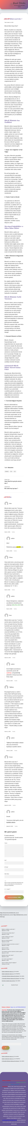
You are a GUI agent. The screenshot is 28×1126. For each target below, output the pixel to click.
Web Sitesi (7, 873)
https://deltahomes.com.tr (20, 914)
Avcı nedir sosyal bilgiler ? (7, 959)
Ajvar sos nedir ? (5, 947)
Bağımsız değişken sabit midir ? (8, 929)
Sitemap (2, 916)
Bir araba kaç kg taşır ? (11, 488)
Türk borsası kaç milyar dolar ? (8, 933)
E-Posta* (6, 867)
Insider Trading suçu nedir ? (8, 936)
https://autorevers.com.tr (6, 914)
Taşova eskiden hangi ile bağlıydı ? (9, 962)
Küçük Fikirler (19, 3)
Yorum (6, 843)
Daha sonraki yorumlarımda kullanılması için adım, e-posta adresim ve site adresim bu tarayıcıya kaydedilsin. (14, 884)
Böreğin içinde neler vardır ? (8, 955)
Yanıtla (13, 532)
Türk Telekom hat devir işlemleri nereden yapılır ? (12, 951)
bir (11, 471)
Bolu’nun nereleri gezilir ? (7, 940)
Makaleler (10, 467)
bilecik (6, 471)
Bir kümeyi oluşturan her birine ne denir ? (10, 944)
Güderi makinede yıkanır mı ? (8, 971)
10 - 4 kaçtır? (8, 889)
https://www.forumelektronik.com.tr (9, 912)
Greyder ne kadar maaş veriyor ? (9, 980)
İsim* (6, 860)
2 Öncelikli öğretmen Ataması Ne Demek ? (11, 976)
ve (14, 471)
